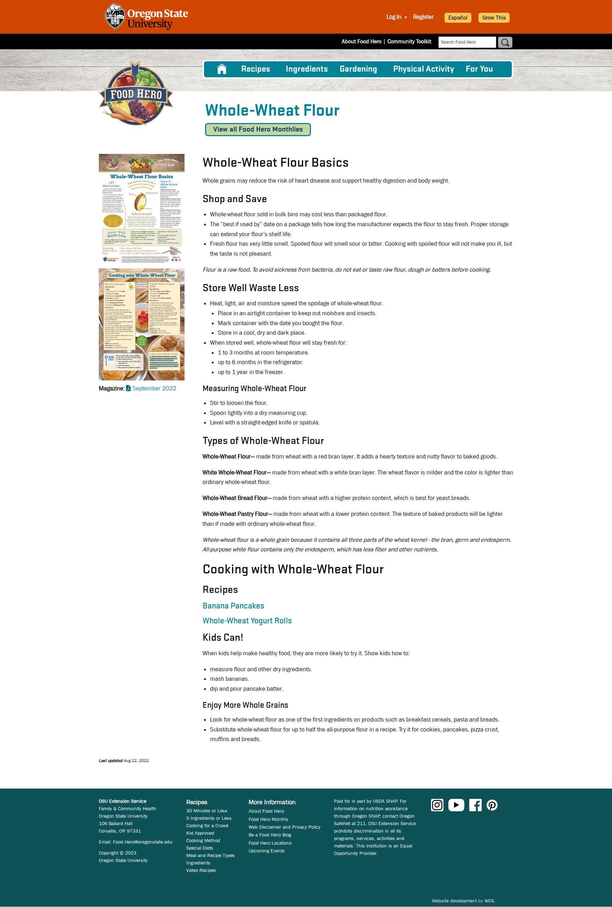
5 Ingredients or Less (209, 818)
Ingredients (307, 69)
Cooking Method (203, 840)
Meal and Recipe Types (210, 855)
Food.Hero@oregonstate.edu (142, 842)
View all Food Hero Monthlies (258, 129)
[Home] (136, 93)
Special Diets (199, 848)
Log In (393, 17)
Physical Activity (423, 69)
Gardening (358, 69)
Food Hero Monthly (268, 819)
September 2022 (154, 388)
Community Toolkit (409, 41)
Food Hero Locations (270, 843)
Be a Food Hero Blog (270, 834)
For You (479, 69)
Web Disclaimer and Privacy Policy (285, 827)
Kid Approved (200, 833)
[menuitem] (222, 69)
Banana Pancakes (233, 606)
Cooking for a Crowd (207, 825)
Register (423, 17)
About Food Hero (361, 41)
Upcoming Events (267, 850)
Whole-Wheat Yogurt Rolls (247, 621)
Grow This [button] (494, 17)
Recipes (255, 69)
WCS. (489, 900)
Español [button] (458, 17)
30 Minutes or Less (206, 810)
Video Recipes (201, 870)
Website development (454, 900)
